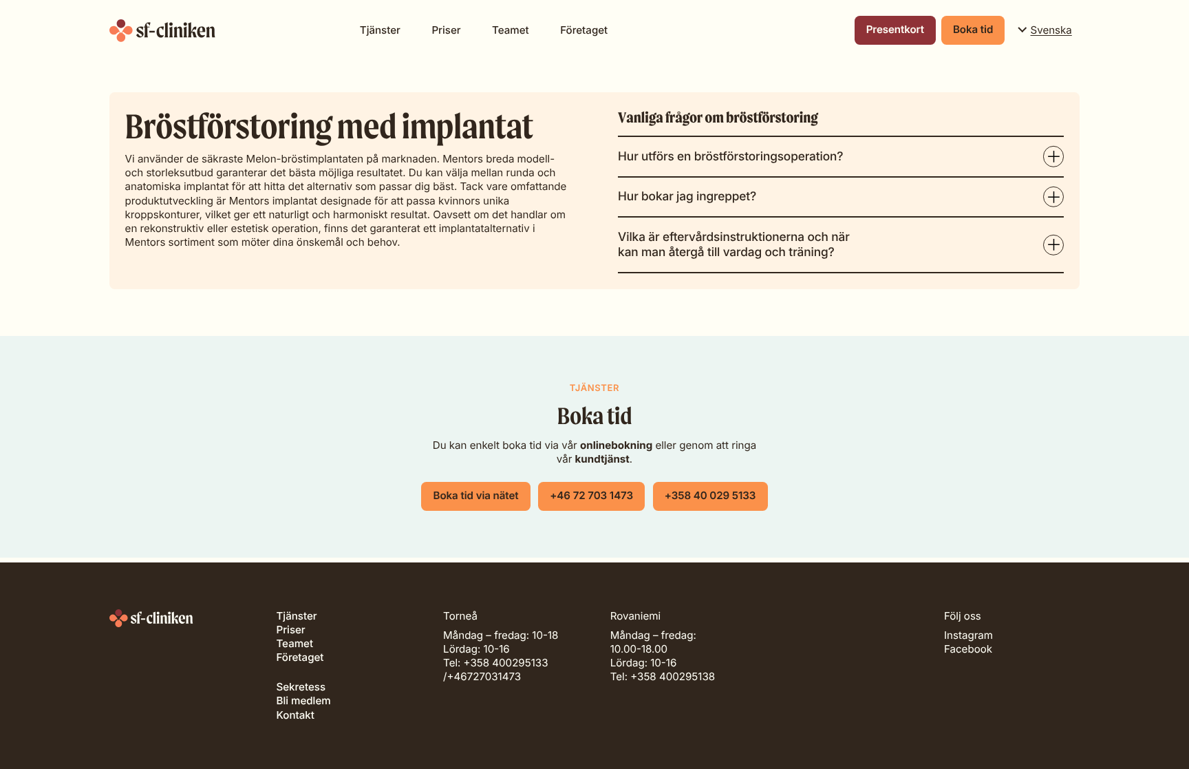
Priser (445, 29)
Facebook (968, 648)
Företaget (584, 29)
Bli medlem (303, 700)
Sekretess (300, 686)
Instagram (968, 635)
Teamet (510, 29)
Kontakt (295, 714)
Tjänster (380, 29)
